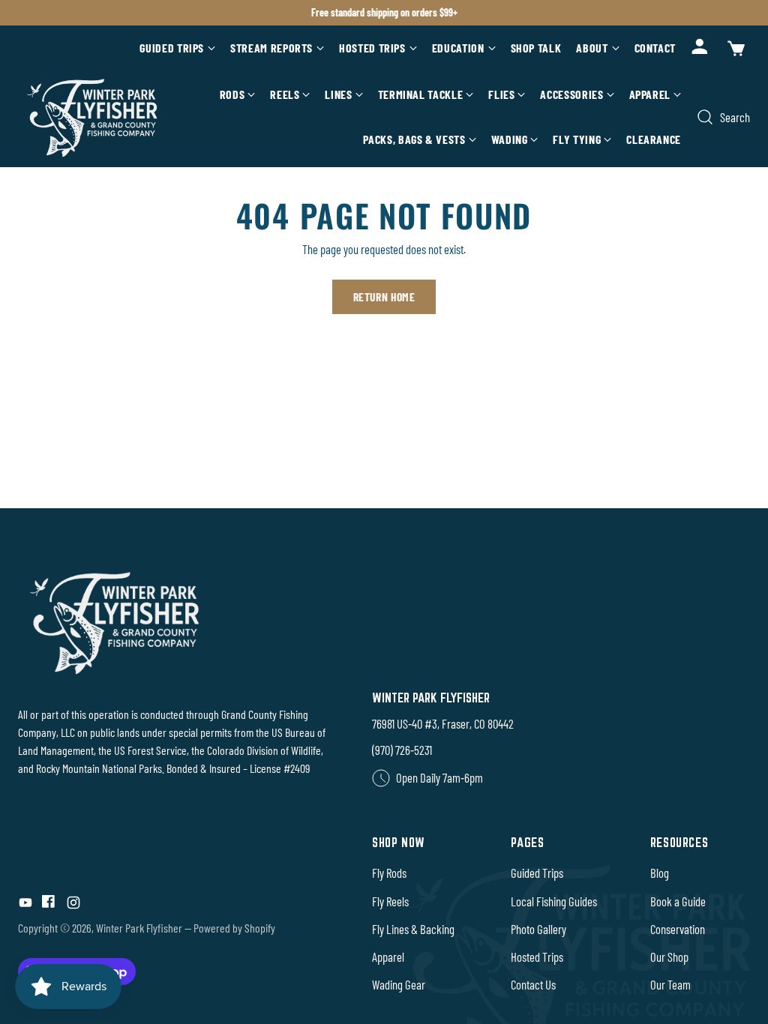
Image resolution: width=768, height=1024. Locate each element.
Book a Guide (678, 901)
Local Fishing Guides (554, 901)
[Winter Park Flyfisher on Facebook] (49, 905)
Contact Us (533, 984)
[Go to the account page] (701, 48)
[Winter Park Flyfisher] (93, 117)
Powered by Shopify (234, 928)
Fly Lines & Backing (413, 928)
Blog (659, 872)
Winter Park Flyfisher (139, 928)
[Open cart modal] (735, 48)
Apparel (388, 956)
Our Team (670, 984)
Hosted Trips (537, 956)
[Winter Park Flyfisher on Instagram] (73, 905)
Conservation (677, 928)
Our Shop (669, 956)
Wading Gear (398, 984)
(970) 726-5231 (402, 749)
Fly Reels (390, 901)
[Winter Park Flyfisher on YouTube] (25, 905)
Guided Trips (537, 872)
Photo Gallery (538, 928)
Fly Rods (389, 872)
